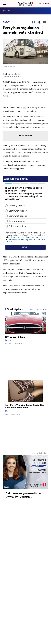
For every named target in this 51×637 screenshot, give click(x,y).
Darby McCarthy (13, 74)
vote (24, 107)
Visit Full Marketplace (38, 309)
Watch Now (43, 4)
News (6, 22)
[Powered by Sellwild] (42, 453)
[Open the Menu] (4, 4)
